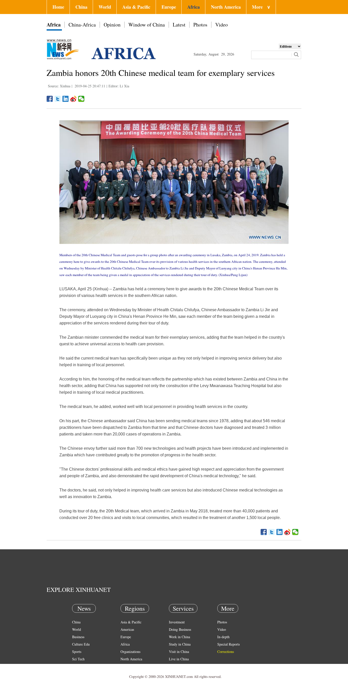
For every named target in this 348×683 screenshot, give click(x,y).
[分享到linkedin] (65, 99)
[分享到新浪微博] (73, 99)
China (81, 7)
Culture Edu (81, 644)
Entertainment (82, 673)
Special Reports (228, 644)
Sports (76, 651)
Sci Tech (78, 659)
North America (226, 7)
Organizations (130, 651)
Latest (179, 24)
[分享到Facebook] (50, 99)
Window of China (146, 24)
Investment (177, 622)
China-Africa (82, 24)
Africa (193, 7)
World (105, 7)
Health (77, 666)
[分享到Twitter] (58, 99)
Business (78, 636)
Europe (169, 7)
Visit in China (179, 651)
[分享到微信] (81, 99)
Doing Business (180, 629)
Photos (200, 24)
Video (221, 24)
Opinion (112, 24)
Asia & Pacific (136, 7)
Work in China (179, 636)
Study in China (180, 644)
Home (58, 7)
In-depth (223, 636)
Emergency (177, 666)
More (261, 7)
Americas (127, 629)
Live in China (179, 659)
